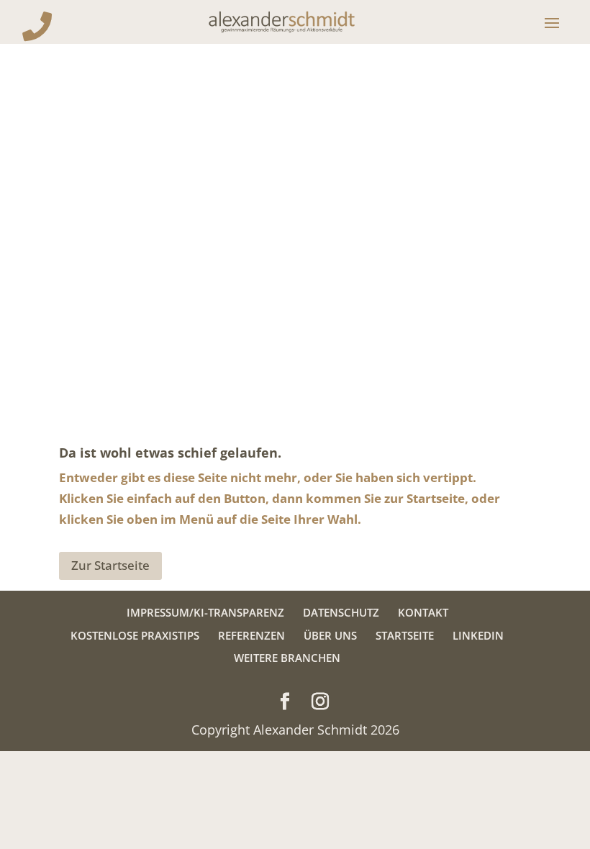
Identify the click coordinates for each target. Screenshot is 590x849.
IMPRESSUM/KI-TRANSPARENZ (205, 612)
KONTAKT (423, 612)
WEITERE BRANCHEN (287, 657)
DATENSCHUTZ (341, 612)
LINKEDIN (478, 635)
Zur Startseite (110, 565)
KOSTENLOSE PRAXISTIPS (135, 635)
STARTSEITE (405, 635)
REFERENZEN (251, 635)
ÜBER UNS (330, 635)
